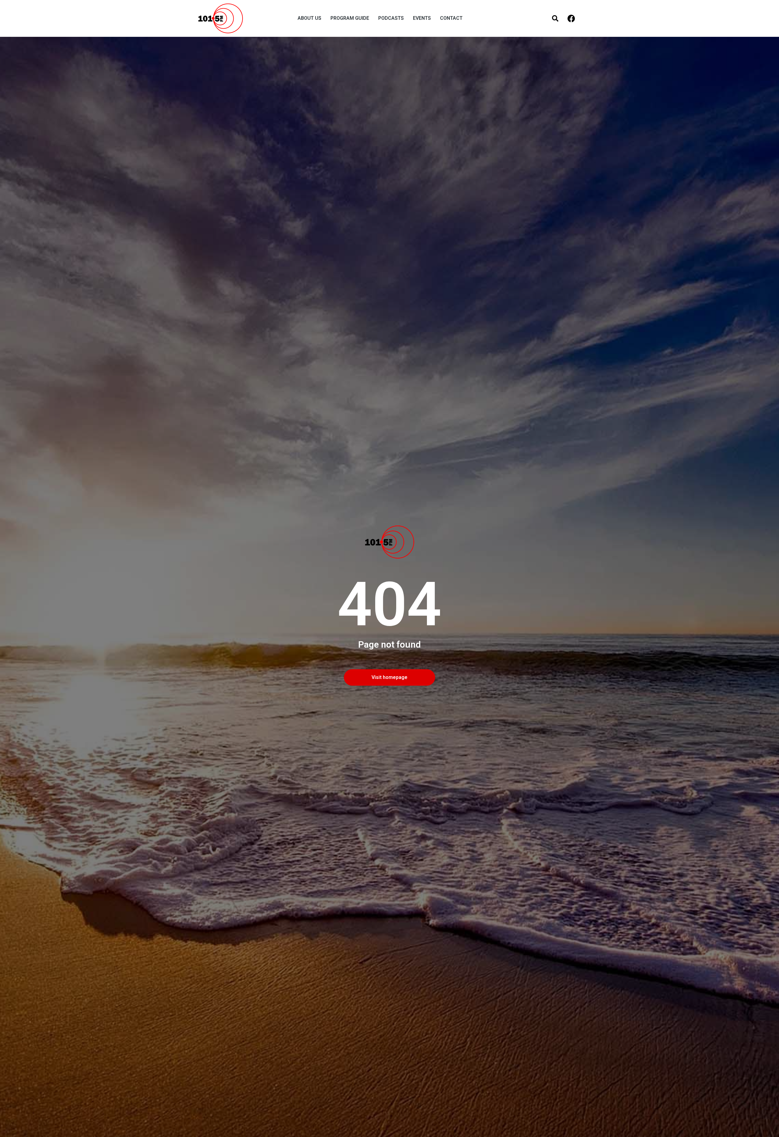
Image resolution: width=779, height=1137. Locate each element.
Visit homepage (389, 677)
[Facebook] (571, 18)
